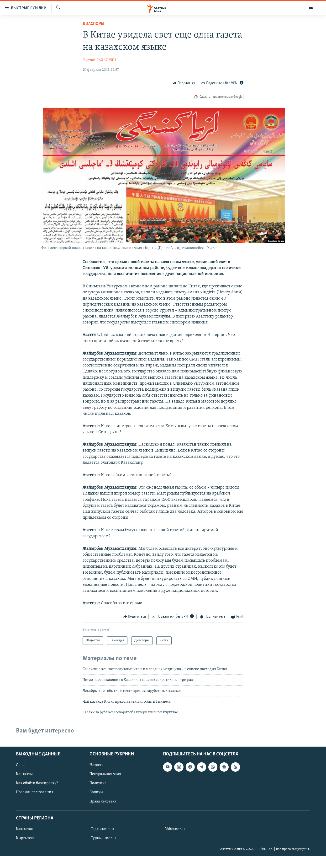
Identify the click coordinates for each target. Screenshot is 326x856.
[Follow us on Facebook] (190, 766)
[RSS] (235, 766)
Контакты (24, 774)
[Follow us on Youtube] (167, 766)
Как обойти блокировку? (37, 783)
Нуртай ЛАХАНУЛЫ (99, 60)
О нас (20, 765)
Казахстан (24, 829)
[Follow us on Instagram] (178, 766)
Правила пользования (34, 792)
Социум (96, 792)
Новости (96, 765)
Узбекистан (175, 829)
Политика (97, 783)
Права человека (102, 801)
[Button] (184, 83)
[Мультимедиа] (311, 8)
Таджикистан (102, 829)
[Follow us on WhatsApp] (212, 766)
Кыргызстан (26, 838)
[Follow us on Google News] (224, 766)
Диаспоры (93, 24)
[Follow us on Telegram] (201, 766)
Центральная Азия (105, 774)
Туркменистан (103, 838)
